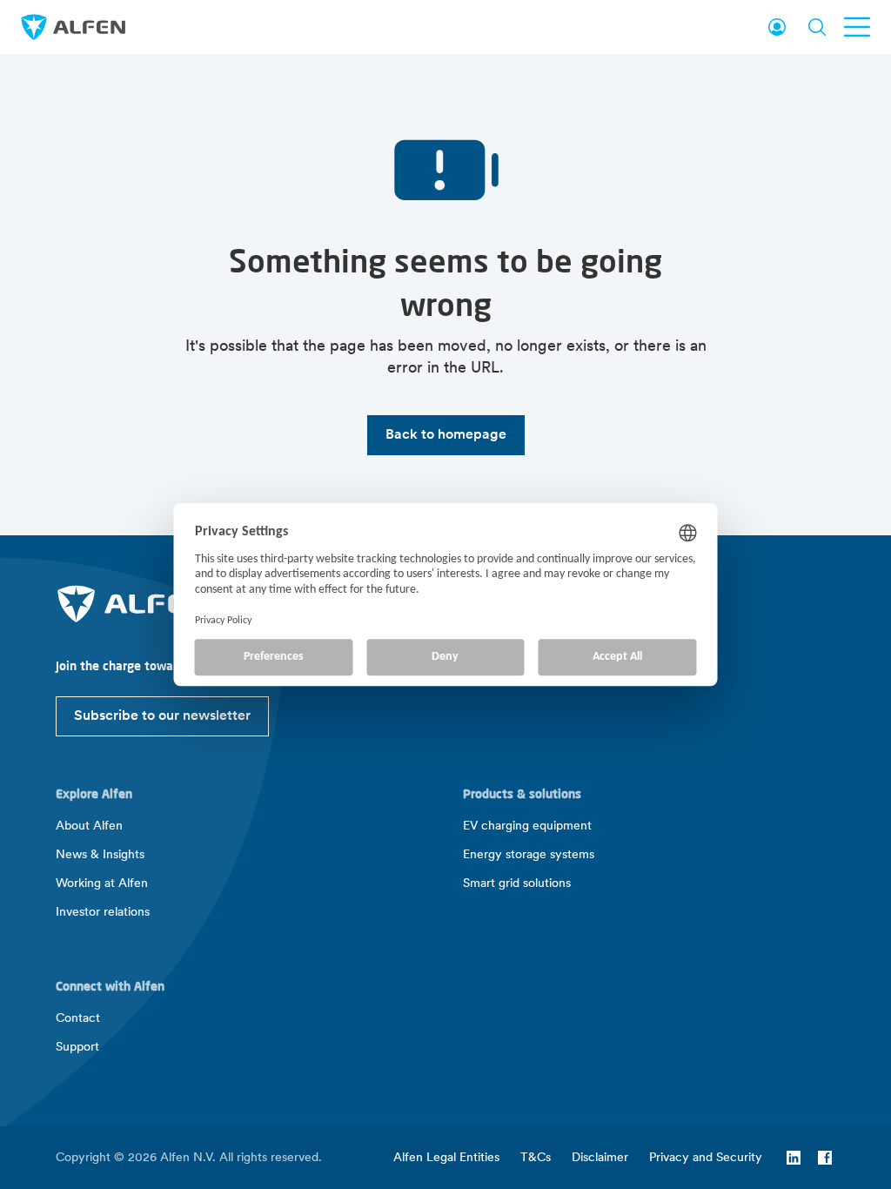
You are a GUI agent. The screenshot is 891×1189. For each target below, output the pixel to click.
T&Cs (535, 1158)
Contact (78, 1018)
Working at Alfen (102, 883)
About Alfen (89, 826)
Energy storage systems (528, 855)
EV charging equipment (527, 826)
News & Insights (100, 855)
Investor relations (103, 912)
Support (77, 1047)
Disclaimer (600, 1158)
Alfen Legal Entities (446, 1158)
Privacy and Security (705, 1158)
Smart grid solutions (517, 883)
